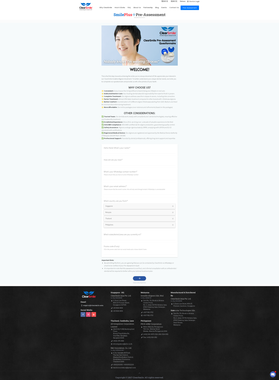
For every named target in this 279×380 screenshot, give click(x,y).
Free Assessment (190, 8)
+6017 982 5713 (148, 312)
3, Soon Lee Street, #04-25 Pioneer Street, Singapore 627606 (121, 302)
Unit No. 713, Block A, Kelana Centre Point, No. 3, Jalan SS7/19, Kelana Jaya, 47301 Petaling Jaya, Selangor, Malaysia (155, 304)
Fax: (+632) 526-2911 (150, 337)
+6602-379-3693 (118, 341)
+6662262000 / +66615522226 (123, 365)
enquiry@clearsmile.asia (93, 305)
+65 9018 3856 (118, 308)
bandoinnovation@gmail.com (124, 368)
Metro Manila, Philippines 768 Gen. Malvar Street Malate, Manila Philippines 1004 (155, 329)
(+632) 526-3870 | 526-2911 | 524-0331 (155, 334)
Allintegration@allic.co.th (122, 344)
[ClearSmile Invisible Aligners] (86, 8)
